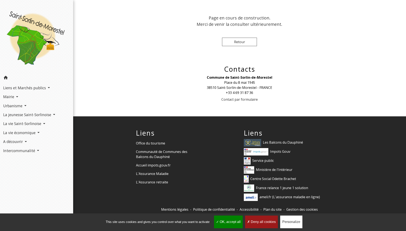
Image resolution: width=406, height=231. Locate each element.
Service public (263, 160)
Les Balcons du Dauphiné (283, 142)
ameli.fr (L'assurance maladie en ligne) (289, 197)
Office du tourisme (150, 143)
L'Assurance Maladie (152, 173)
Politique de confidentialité (214, 209)
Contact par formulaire (239, 99)
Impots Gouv (280, 151)
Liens (145, 133)
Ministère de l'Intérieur (274, 169)
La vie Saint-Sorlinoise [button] (22, 123)
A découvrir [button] (13, 141)
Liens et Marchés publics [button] (25, 87)
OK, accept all (230, 222)
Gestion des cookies (302, 209)
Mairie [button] (9, 96)
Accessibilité (249, 209)
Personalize (291, 222)
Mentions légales (174, 209)
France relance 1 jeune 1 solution (282, 188)
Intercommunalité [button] (19, 150)
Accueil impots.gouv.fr (153, 165)
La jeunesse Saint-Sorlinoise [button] (27, 114)
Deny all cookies (263, 222)
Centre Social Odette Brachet (273, 178)
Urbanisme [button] (13, 105)
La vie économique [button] (20, 132)
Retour (239, 42)
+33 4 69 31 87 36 (239, 92)
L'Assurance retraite (152, 182)
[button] (36, 78)
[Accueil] (36, 37)
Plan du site (272, 209)
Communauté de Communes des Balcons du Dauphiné (161, 154)
